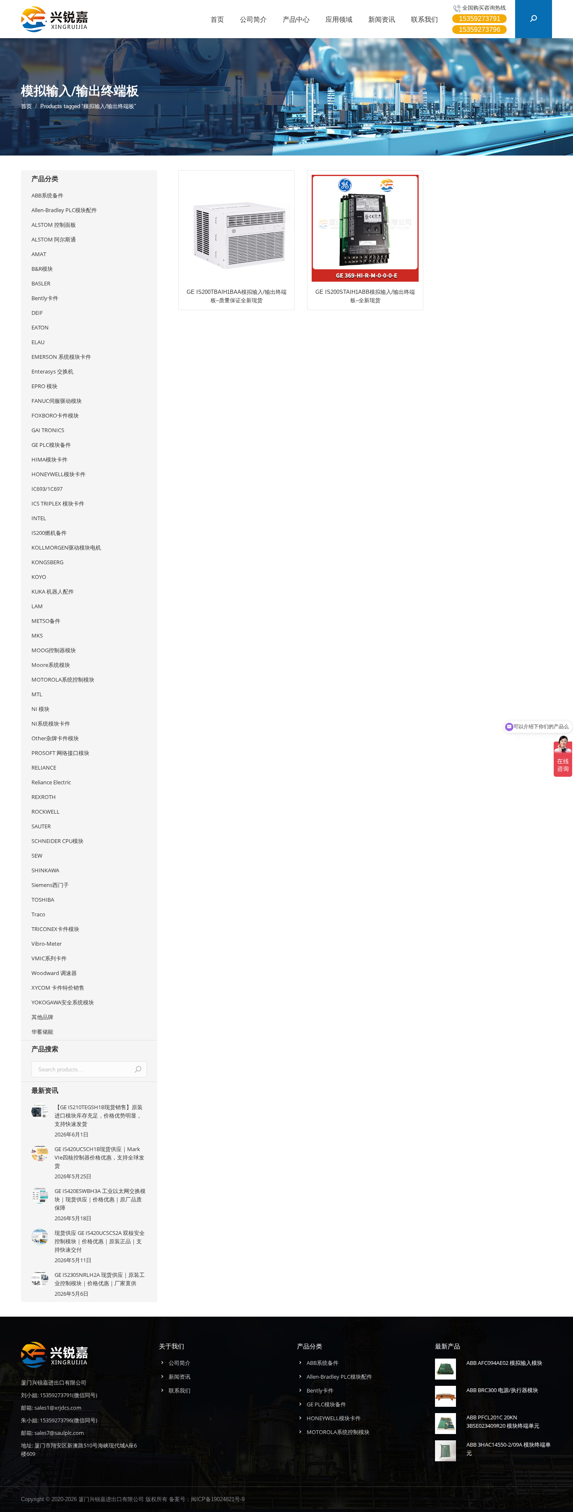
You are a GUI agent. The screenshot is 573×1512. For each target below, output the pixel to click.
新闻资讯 (179, 1376)
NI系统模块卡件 (50, 723)
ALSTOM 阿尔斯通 (53, 239)
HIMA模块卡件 (49, 459)
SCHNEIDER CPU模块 (57, 841)
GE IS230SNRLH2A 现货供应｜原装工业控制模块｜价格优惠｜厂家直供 (100, 1279)
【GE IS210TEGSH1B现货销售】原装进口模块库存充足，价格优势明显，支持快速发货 (99, 1115)
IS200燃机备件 (49, 533)
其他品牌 (42, 1017)
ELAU (37, 342)
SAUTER (41, 826)
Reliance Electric (51, 782)
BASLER (40, 283)
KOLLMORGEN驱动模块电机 (66, 547)
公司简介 (179, 1363)
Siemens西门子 (50, 885)
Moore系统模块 (50, 665)
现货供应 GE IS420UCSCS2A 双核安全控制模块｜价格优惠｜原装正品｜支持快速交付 (100, 1241)
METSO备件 (45, 621)
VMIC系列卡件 (49, 958)
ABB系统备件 (47, 195)
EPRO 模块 (44, 386)
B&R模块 (42, 268)
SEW (36, 855)
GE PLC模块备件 (51, 445)
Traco (38, 914)
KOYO (38, 577)
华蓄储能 (42, 1031)
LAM (37, 606)
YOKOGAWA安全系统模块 (62, 1002)
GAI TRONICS (47, 430)
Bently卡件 (44, 298)
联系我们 (179, 1390)
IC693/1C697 (47, 489)
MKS (37, 635)
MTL (36, 694)
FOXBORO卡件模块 (55, 415)
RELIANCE (43, 767)
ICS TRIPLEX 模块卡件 (57, 503)
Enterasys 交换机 (52, 371)
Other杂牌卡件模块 (55, 738)
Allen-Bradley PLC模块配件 (64, 210)
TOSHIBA (42, 899)
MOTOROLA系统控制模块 (62, 679)
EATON (40, 327)
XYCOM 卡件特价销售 (57, 987)
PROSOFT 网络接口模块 (60, 753)
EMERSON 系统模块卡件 (61, 356)
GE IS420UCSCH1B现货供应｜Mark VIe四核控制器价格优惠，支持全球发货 (99, 1157)
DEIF (37, 312)
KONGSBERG (47, 562)
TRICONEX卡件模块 (55, 929)
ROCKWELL (45, 811)
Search (138, 1069)
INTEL (38, 518)
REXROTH (43, 797)
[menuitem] (217, 19)
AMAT (38, 254)
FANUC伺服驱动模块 (56, 401)
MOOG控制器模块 (53, 650)
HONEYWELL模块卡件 (58, 474)
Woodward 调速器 (54, 973)
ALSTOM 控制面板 (53, 224)
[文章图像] (39, 1111)
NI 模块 (40, 709)
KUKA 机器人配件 (52, 591)
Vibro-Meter (46, 943)
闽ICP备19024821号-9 (218, 1499)
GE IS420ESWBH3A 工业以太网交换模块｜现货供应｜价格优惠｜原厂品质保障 (100, 1199)
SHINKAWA (45, 870)
